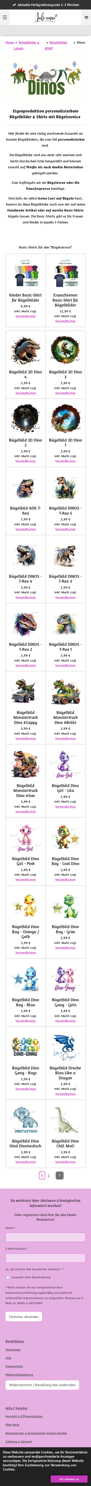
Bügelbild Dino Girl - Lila (65, 788)
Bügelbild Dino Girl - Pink (25, 861)
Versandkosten (25, 316)
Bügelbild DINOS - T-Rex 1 (65, 647)
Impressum (13, 1349)
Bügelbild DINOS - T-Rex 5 (65, 511)
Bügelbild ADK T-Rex (25, 511)
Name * (11, 1228)
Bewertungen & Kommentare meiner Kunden (36, 1433)
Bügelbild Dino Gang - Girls (65, 1002)
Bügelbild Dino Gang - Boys (25, 1070)
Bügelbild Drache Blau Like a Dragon (65, 1072)
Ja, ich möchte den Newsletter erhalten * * (35, 1269)
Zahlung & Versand (19, 1441)
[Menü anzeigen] (5, 17)
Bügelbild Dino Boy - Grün (65, 929)
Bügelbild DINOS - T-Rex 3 (65, 579)
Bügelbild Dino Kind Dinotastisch (25, 1143)
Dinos (81, 42)
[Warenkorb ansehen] (86, 17)
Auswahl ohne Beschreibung (31, 1277)
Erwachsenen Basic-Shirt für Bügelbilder (65, 300)
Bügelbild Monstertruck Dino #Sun (25, 790)
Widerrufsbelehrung (19, 1374)
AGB (8, 1358)
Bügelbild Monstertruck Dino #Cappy (25, 717)
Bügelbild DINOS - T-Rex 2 (25, 647)
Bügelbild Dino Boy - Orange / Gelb (25, 931)
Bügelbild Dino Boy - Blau (25, 1002)
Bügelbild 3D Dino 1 (65, 443)
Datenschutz (14, 1366)
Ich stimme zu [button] (69, 1479)
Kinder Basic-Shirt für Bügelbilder (25, 298)
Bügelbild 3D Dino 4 (25, 374)
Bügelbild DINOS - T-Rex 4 (25, 579)
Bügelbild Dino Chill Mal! (65, 1143)
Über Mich (12, 1424)
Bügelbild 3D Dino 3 (65, 374)
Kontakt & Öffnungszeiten (24, 1416)
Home (10, 42)
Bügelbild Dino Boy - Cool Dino (65, 861)
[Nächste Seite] (60, 1175)
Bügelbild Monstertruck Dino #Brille (65, 717)
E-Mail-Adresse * (17, 1248)
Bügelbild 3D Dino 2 (25, 443)
